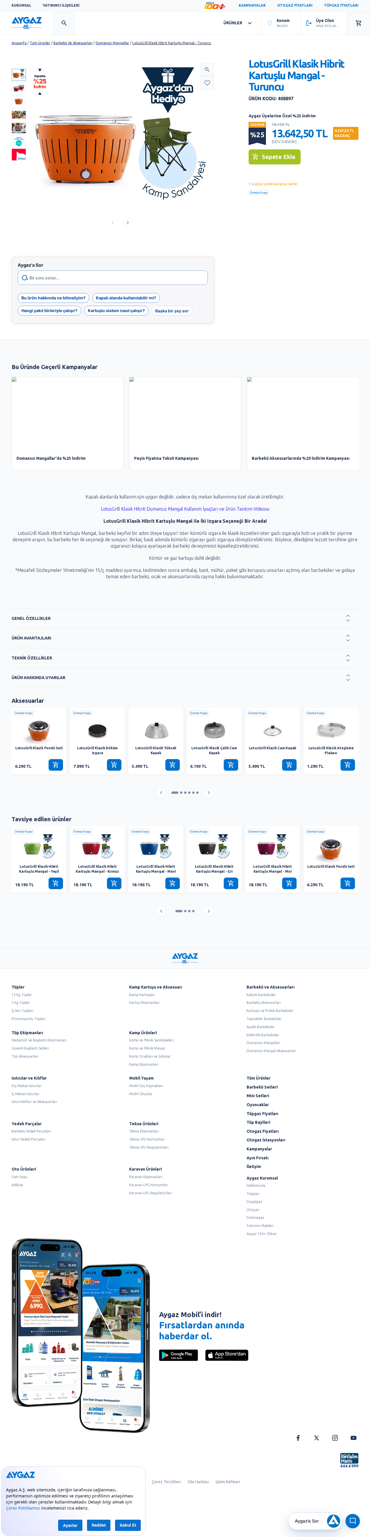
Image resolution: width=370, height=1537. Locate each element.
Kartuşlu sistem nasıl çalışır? (116, 310)
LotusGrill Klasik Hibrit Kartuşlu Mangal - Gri (214, 869)
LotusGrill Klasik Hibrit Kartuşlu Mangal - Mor (272, 869)
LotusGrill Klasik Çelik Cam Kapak (214, 750)
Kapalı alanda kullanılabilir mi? (126, 297)
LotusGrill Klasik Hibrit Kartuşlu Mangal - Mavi (156, 869)
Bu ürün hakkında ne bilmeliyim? (53, 297)
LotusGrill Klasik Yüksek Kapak (155, 750)
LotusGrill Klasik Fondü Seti (39, 748)
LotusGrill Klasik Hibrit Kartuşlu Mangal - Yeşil (39, 869)
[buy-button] (56, 765)
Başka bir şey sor (172, 310)
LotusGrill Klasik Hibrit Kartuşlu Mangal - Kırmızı (97, 869)
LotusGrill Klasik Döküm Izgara (97, 750)
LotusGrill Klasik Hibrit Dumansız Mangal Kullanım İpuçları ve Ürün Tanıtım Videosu (185, 508)
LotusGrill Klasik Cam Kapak (273, 748)
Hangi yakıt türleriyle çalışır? (49, 310)
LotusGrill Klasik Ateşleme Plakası (331, 750)
